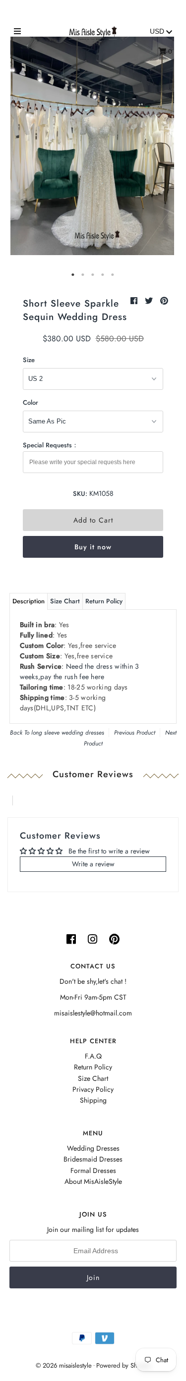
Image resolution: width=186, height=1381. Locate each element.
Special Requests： (50, 445)
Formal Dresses (93, 1170)
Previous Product (134, 732)
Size (29, 360)
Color (30, 402)
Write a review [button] (93, 864)
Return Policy (104, 601)
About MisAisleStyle (93, 1181)
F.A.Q (93, 1056)
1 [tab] (73, 275)
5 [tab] (113, 275)
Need (79, 671)
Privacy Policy (93, 1089)
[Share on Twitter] (150, 301)
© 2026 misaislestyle (64, 1365)
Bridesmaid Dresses (93, 1159)
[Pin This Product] (164, 301)
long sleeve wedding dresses (67, 732)
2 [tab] (83, 275)
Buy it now (93, 547)
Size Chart (65, 601)
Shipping (93, 1100)
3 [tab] (93, 275)
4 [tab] (103, 275)
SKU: (80, 493)
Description (28, 601)
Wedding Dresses (93, 1148)
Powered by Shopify (123, 1365)
